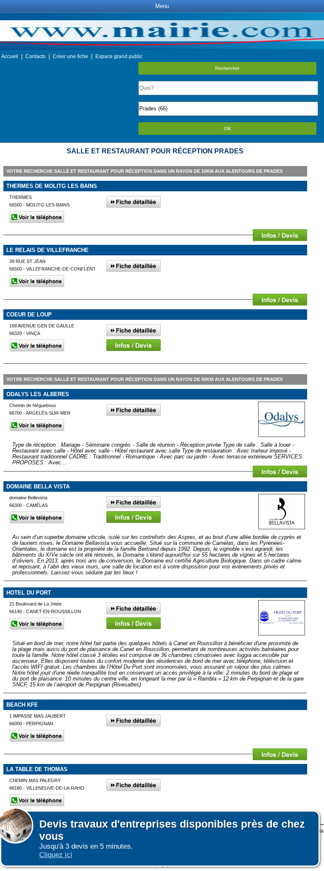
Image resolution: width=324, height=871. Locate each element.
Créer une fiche (70, 56)
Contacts (35, 56)
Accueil (9, 56)
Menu (162, 6)
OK (227, 128)
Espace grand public (119, 56)
